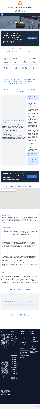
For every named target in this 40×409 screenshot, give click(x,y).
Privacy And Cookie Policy (24, 353)
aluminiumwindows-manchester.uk (34, 342)
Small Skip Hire (14, 342)
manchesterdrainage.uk (34, 339)
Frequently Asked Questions (23, 347)
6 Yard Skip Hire (14, 359)
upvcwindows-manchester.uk (33, 349)
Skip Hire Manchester (20, 6)
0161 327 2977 (24, 83)
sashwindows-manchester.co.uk (33, 336)
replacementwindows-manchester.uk (34, 352)
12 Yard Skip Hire (14, 365)
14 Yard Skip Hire (14, 367)
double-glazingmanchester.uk (34, 345)
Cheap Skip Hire (14, 336)
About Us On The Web (24, 350)
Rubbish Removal (14, 348)
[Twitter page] (38, 406)
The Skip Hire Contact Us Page (15, 374)
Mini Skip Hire (13, 340)
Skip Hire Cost (13, 351)
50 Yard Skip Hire (14, 371)
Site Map (22, 357)
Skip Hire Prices (14, 353)
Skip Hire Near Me (14, 344)
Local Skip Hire (14, 338)
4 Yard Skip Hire (14, 357)
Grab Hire (13, 346)
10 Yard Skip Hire (14, 363)
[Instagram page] (36, 406)
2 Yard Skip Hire (14, 355)
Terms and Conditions (24, 355)
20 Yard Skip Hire (14, 369)
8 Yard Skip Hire (14, 361)
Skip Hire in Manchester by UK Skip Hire (14, 378)
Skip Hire (12, 334)
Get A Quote (31, 38)
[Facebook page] (34, 406)
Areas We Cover (23, 344)
